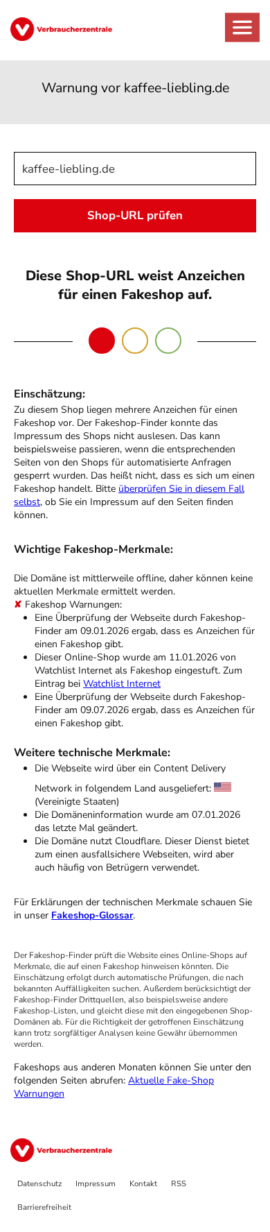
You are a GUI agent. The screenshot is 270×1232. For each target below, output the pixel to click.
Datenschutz (39, 1184)
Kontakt (143, 1184)
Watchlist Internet (122, 683)
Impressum (95, 1184)
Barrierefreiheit (44, 1207)
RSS (178, 1184)
